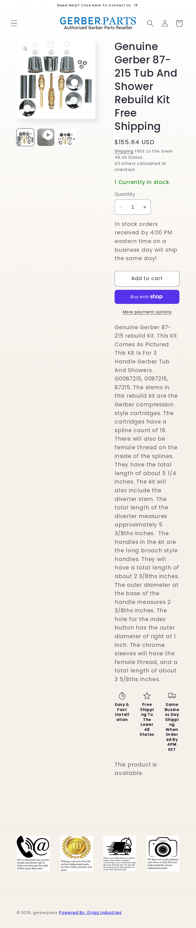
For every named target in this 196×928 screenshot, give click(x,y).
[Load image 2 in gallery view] (66, 137)
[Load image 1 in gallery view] (25, 137)
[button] (14, 23)
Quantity (125, 194)
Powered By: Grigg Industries (90, 912)
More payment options (147, 312)
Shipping (124, 151)
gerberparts (45, 912)
